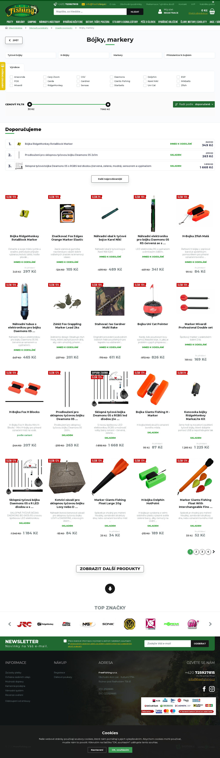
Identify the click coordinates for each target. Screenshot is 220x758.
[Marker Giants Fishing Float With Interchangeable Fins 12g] (195, 477)
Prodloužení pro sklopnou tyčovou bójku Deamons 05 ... (67, 415)
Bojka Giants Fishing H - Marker (153, 413)
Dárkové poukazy (63, 677)
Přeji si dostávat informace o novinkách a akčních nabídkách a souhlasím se (100, 643)
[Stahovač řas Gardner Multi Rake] (110, 301)
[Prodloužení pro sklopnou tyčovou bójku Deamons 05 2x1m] (67, 389)
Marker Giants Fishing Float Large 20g (110, 501)
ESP (183, 77)
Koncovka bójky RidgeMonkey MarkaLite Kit (195, 415)
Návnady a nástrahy (49, 22)
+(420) (68, 4)
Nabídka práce (207, 4)
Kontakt (183, 4)
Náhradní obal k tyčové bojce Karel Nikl (110, 238)
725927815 (200, 672)
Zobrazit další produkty (110, 568)
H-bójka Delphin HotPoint (152, 501)
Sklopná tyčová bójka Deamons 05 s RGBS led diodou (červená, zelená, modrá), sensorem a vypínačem (88, 166)
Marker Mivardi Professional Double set (196, 325)
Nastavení (97, 749)
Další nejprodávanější (110, 179)
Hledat (135, 12)
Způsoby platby (13, 672)
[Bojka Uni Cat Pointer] (153, 301)
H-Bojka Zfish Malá (195, 236)
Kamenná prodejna (15, 686)
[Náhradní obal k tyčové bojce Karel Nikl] (110, 213)
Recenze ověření (14, 695)
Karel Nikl (153, 81)
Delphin (152, 77)
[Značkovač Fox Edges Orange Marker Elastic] (67, 213)
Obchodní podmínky (131, 4)
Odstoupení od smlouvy (17, 701)
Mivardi (18, 85)
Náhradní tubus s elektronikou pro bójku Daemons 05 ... (24, 327)
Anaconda (19, 77)
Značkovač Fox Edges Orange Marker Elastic (67, 238)
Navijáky (20, 22)
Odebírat (200, 643)
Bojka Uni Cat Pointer (153, 324)
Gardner (85, 81)
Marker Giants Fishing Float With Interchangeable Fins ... (195, 503)
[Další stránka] (214, 551)
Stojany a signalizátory (125, 22)
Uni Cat (152, 85)
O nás (113, 4)
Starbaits (119, 85)
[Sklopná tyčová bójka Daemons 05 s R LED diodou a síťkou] (24, 477)
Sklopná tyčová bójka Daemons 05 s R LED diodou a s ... (24, 503)
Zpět (16, 40)
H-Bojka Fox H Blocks (24, 412)
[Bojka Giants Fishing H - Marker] (153, 389)
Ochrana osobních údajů (17, 677)
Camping (32, 22)
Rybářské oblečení (168, 22)
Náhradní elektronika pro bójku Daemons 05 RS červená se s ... (153, 240)
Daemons (119, 77)
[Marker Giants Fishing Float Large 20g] (110, 477)
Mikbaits (186, 81)
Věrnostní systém (14, 690)
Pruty (10, 22)
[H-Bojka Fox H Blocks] (24, 389)
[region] (98, 18)
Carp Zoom (54, 77)
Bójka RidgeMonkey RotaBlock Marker (49, 143)
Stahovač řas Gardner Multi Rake (110, 325)
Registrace (59, 672)
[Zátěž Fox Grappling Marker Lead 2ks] (67, 301)
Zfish (184, 85)
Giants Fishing (122, 81)
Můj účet (168, 9)
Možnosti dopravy (14, 681)
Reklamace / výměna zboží (160, 4)
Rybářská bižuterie (73, 22)
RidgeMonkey (55, 85)
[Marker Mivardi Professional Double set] (195, 301)
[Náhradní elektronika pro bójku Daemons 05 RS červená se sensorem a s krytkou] (153, 213)
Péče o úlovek (148, 22)
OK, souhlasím (120, 749)
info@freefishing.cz (96, 4)
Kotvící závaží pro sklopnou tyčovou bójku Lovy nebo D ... (67, 503)
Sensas (85, 85)
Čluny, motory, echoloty (194, 22)
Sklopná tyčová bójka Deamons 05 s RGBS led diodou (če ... (110, 415)
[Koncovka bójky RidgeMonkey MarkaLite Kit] (195, 389)
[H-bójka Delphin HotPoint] (153, 477)
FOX (16, 81)
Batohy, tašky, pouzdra (97, 22)
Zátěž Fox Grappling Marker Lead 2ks (67, 325)
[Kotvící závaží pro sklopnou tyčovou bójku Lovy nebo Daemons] (67, 477)
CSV (83, 77)
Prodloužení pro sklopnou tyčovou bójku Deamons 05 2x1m (61, 155)
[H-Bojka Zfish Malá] (195, 213)
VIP (193, 4)
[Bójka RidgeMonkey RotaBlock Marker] (24, 213)
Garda (51, 81)
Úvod (102, 4)
